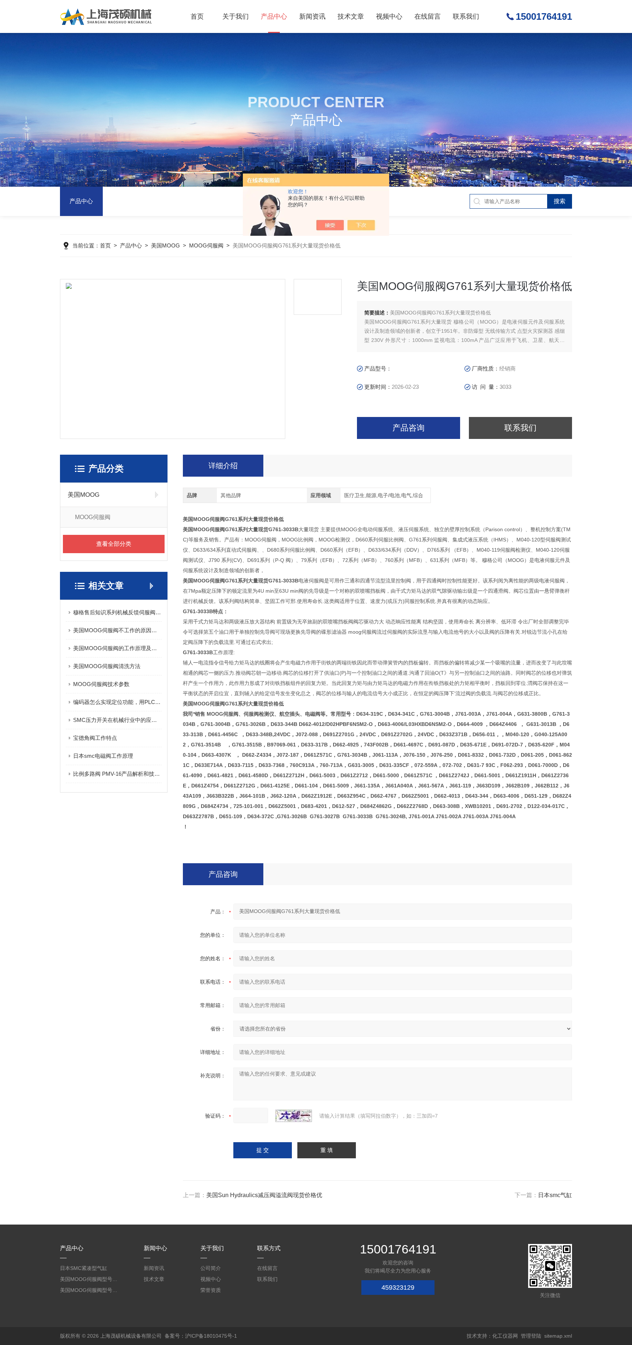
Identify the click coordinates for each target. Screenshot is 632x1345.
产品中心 (274, 16)
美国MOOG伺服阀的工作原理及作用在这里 (117, 648)
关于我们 (235, 16)
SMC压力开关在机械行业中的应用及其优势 (117, 720)
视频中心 (389, 16)
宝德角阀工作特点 (95, 738)
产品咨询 (408, 427)
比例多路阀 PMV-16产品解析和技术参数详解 (117, 774)
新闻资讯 (312, 16)
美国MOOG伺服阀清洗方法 (106, 666)
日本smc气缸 (555, 1195)
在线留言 (427, 16)
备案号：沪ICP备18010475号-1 (201, 1336)
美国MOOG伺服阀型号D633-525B (89, 1279)
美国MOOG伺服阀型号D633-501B (89, 1290)
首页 (197, 16)
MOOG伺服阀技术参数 (101, 684)
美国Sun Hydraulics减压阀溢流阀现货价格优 (264, 1195)
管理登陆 (531, 1336)
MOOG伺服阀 (206, 245)
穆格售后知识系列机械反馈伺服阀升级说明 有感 (117, 612)
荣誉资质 (210, 1290)
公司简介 (210, 1268)
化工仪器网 (505, 1336)
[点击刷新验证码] (293, 1116)
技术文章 (351, 16)
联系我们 (466, 16)
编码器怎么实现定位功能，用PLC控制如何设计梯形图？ (117, 702)
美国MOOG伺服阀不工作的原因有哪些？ (117, 630)
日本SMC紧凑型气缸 (83, 1268)
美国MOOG (165, 245)
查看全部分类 (113, 544)
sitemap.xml (558, 1336)
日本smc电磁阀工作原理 (103, 756)
